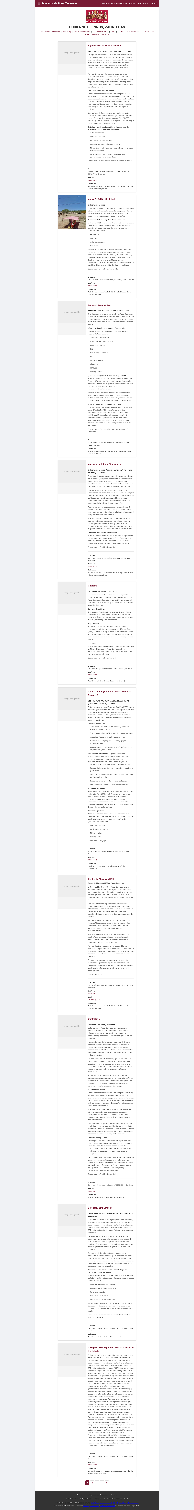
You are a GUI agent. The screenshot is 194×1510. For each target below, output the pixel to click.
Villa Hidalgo (67, 32)
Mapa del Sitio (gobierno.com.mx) (128, 1503)
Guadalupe (105, 34)
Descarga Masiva (121, 3)
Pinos (113, 3)
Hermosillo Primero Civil (114, 1499)
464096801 (92, 1191)
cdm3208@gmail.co (95, 1000)
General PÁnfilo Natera (82, 32)
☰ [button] (38, 3)
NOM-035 (132, 3)
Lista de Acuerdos (72, 1499)
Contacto (154, 3)
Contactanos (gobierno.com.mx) (101, 1503)
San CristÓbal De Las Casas (51, 32)
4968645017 (92, 994)
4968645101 (92, 1465)
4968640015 (92, 180)
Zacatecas (121, 32)
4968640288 (92, 286)
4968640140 (92, 860)
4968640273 (92, 566)
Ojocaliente (95, 34)
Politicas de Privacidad (107, 1506)
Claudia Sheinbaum (143, 3)
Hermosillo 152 (100, 1499)
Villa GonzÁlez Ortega (100, 32)
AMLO (126, 1499)
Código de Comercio (86, 1499)
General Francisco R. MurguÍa (138, 32)
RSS (114, 1503)
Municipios (106, 3)
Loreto (113, 32)
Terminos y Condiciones (91, 1506)
